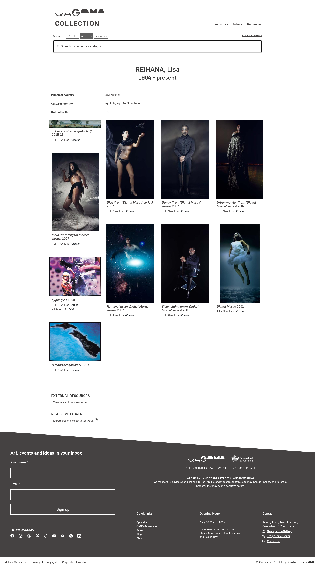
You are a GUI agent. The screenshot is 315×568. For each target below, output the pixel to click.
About (139, 538)
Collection (77, 23)
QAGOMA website (146, 526)
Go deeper (254, 24)
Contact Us (273, 541)
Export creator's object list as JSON (73, 420)
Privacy (36, 562)
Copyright (51, 562)
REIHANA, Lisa (60, 139)
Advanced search (252, 35)
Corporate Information (74, 562)
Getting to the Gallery (279, 531)
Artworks (221, 24)
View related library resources (70, 402)
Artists (237, 24)
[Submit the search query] (55, 46)
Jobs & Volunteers (15, 562)
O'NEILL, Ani (59, 308)
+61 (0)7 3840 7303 (278, 536)
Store (139, 530)
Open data (142, 522)
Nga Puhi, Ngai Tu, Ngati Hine (122, 103)
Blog (139, 534)
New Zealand (112, 94)
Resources (101, 36)
